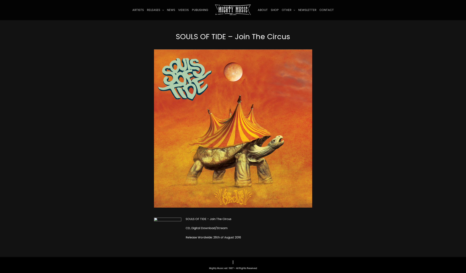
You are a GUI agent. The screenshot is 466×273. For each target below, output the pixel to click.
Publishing (200, 10)
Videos (183, 10)
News (171, 10)
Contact (326, 10)
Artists (138, 10)
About (263, 10)
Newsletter (307, 10)
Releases (153, 10)
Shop (275, 10)
